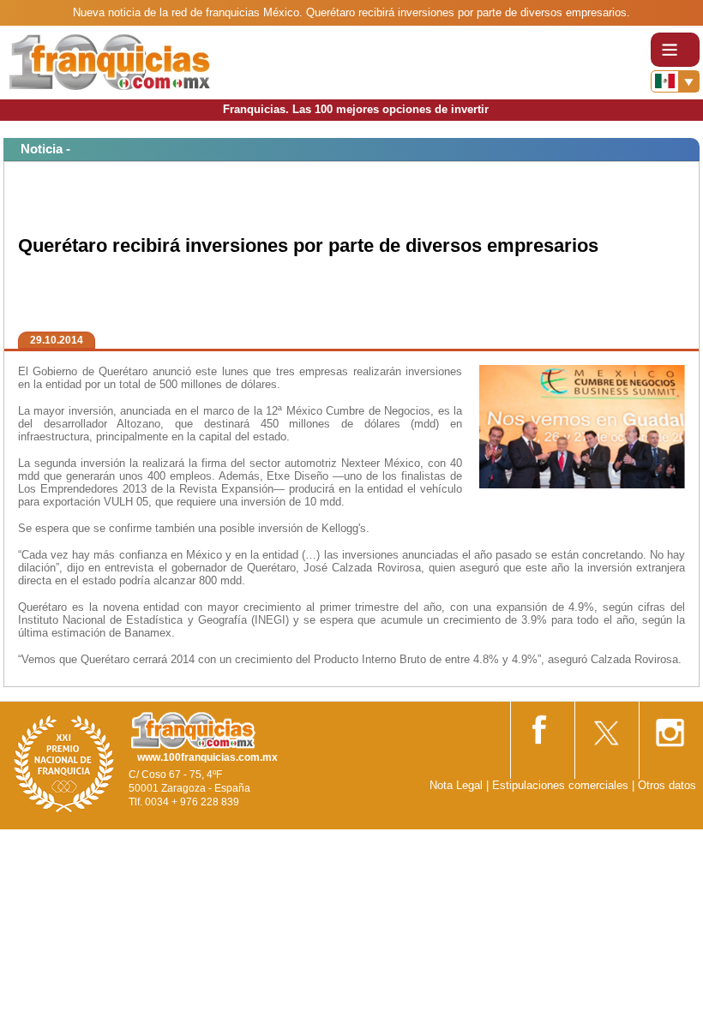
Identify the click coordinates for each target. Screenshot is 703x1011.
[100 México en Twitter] (605, 727)
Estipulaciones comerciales (562, 785)
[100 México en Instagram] (670, 727)
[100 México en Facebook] (541, 726)
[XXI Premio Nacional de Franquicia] (64, 763)
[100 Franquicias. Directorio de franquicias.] (109, 61)
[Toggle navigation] (675, 50)
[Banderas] (675, 81)
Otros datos (667, 785)
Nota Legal (456, 785)
